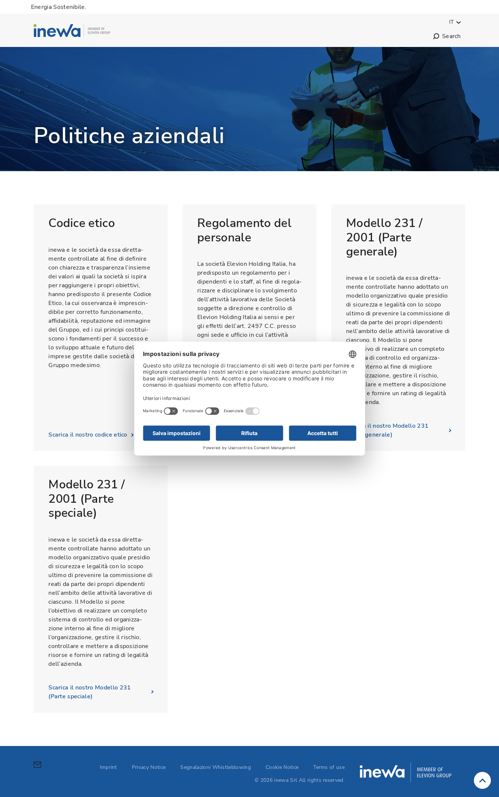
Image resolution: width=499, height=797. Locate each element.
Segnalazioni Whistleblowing (215, 767)
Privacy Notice (148, 767)
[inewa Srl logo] (72, 32)
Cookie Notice (282, 767)
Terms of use (329, 767)
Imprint (108, 767)
